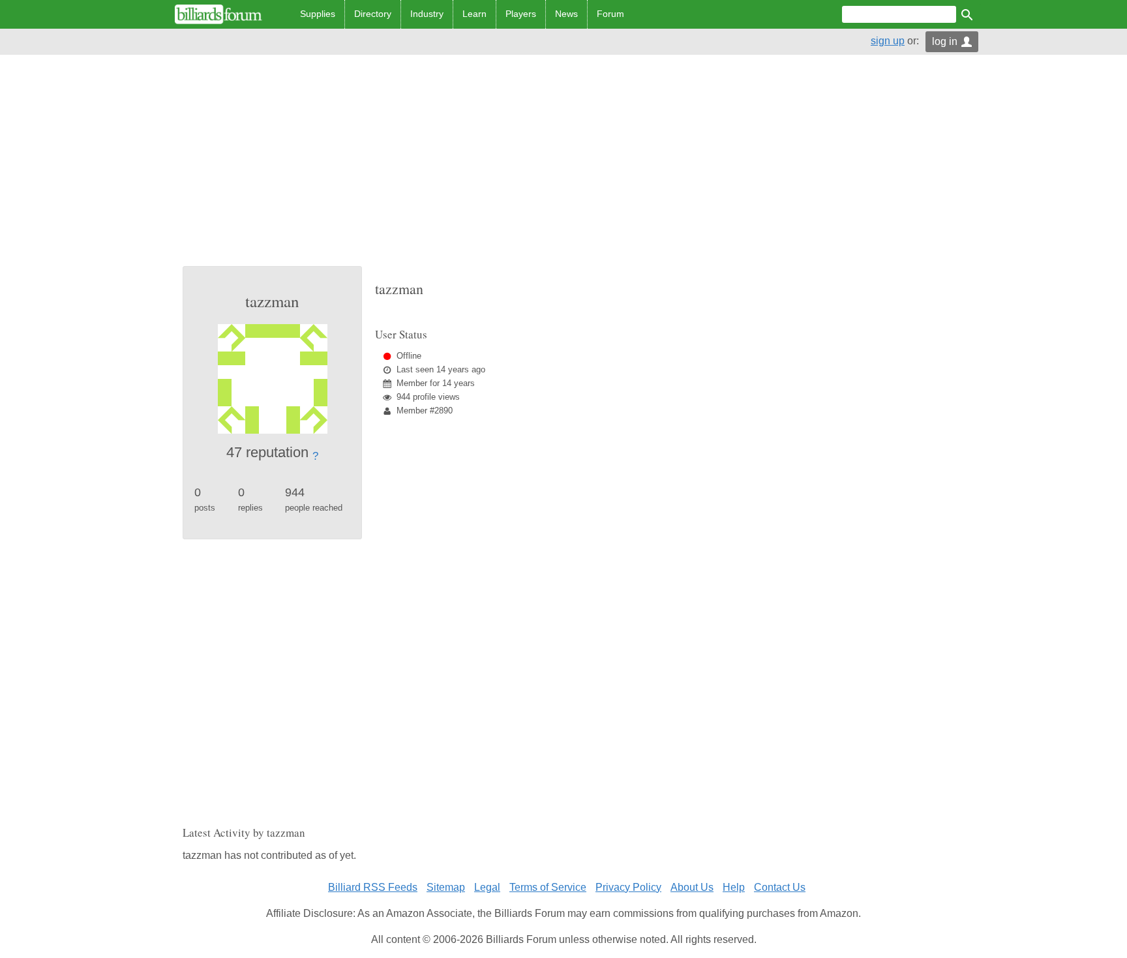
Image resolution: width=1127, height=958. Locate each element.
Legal (487, 887)
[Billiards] (218, 14)
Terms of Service (547, 887)
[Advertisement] (563, 168)
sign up (888, 40)
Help (734, 887)
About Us (692, 887)
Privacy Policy (628, 887)
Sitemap (446, 887)
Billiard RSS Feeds (372, 887)
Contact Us (779, 887)
